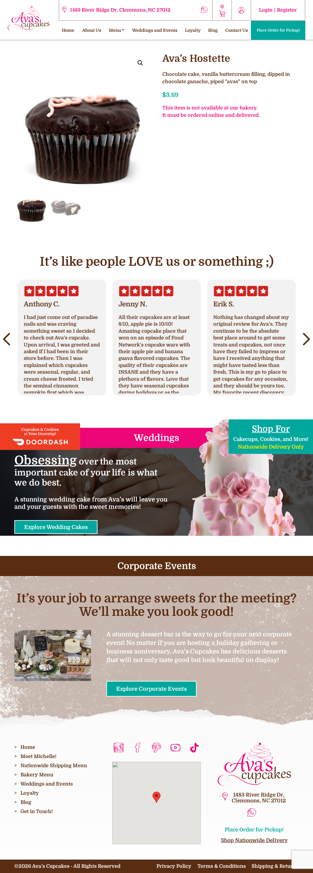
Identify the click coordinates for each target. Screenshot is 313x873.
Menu (115, 30)
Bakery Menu (36, 775)
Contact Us (236, 30)
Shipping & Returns (275, 866)
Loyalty (193, 30)
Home (68, 30)
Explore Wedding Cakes (56, 527)
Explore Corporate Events (151, 689)
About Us (91, 30)
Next (306, 339)
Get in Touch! (36, 811)
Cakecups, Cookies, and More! (270, 437)
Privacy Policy (173, 866)
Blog (213, 30)
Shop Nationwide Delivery (254, 840)
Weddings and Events (154, 30)
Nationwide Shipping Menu (53, 765)
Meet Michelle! (38, 756)
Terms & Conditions (221, 866)
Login (266, 10)
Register (287, 10)
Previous (6, 339)
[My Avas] (29, 18)
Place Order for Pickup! (278, 30)
